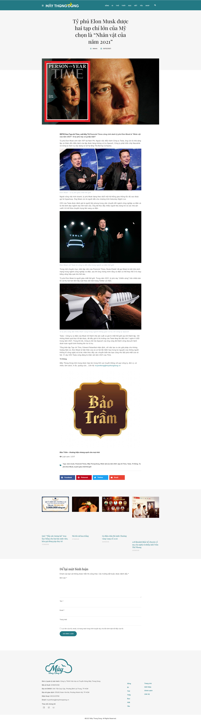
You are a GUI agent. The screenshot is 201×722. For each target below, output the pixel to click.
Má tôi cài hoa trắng (80, 536)
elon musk (70, 464)
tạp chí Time (122, 464)
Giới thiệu (147, 687)
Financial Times (80, 464)
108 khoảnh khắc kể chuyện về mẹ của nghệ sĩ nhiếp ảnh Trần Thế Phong (145, 544)
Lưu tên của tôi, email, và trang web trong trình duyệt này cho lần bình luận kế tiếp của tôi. (93, 628)
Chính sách (148, 690)
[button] (155, 5)
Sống (107, 5)
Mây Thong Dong (93, 464)
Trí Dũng (135, 464)
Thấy (124, 5)
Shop (147, 5)
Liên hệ (147, 694)
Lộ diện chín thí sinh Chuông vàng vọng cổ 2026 (114, 537)
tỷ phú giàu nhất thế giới (82, 467)
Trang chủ (148, 683)
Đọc (129, 5)
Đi (112, 5)
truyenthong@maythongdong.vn (107, 365)
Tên (61, 601)
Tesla (129, 464)
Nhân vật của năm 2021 (108, 464)
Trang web (63, 619)
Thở (117, 5)
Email (62, 610)
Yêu (141, 5)
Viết (135, 5)
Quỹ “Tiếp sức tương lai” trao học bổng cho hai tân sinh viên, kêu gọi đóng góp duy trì (55, 538)
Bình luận (63, 578)
